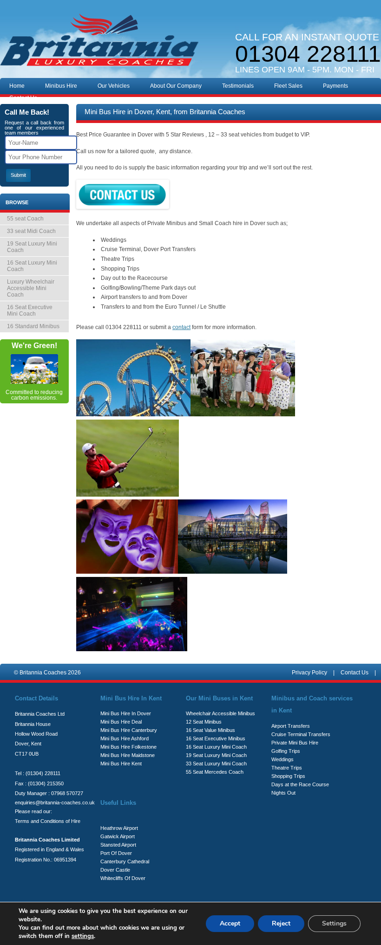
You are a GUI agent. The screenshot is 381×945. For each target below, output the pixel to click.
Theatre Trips (286, 767)
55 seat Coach (25, 218)
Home (17, 86)
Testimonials (238, 86)
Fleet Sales (288, 86)
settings (83, 936)
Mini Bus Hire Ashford (124, 738)
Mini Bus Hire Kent (121, 763)
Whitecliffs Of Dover (122, 878)
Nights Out (283, 793)
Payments (335, 86)
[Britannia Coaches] (99, 41)
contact (181, 327)
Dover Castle (115, 870)
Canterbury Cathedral (124, 861)
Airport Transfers (290, 726)
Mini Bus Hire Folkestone (128, 747)
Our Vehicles (114, 86)
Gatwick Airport (117, 836)
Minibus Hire (61, 86)
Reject (281, 923)
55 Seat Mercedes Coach (214, 772)
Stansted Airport (118, 845)
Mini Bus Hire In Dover (125, 713)
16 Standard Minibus (33, 326)
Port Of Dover (116, 853)
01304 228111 (308, 53)
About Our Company (176, 86)
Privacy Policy (309, 672)
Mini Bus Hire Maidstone (127, 755)
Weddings (282, 759)
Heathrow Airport (119, 828)
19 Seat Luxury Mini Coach (32, 246)
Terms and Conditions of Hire (47, 821)
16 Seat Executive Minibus (215, 738)
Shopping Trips (288, 776)
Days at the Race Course (300, 784)
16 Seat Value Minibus (210, 730)
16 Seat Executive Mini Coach (30, 310)
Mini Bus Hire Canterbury (128, 730)
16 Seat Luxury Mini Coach (32, 265)
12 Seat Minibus (204, 722)
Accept (230, 923)
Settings (334, 923)
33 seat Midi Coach (31, 231)
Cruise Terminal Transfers (300, 734)
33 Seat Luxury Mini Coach (216, 763)
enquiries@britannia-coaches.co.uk (55, 802)
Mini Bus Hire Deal (121, 722)
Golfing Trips (285, 751)
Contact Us (23, 98)
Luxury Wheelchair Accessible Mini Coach (30, 288)
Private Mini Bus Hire (294, 742)
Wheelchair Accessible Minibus (220, 713)
